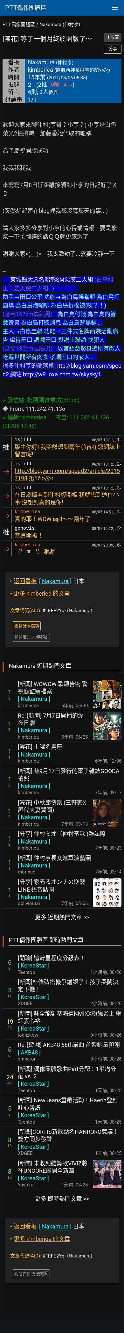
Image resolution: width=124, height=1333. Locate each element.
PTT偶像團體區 (19, 24)
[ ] (34, 698)
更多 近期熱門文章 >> (62, 917)
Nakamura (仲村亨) (59, 24)
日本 (47, 581)
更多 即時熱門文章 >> (62, 1198)
